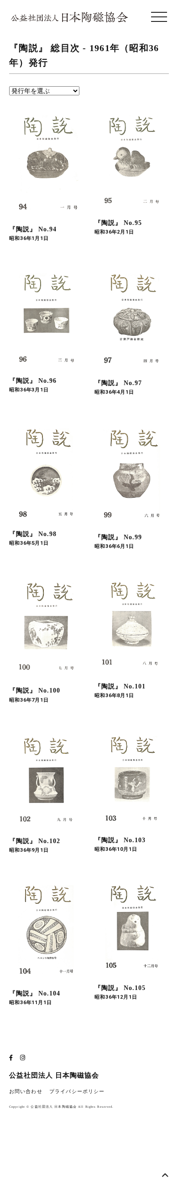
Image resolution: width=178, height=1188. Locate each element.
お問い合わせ (25, 1091)
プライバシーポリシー (77, 1091)
